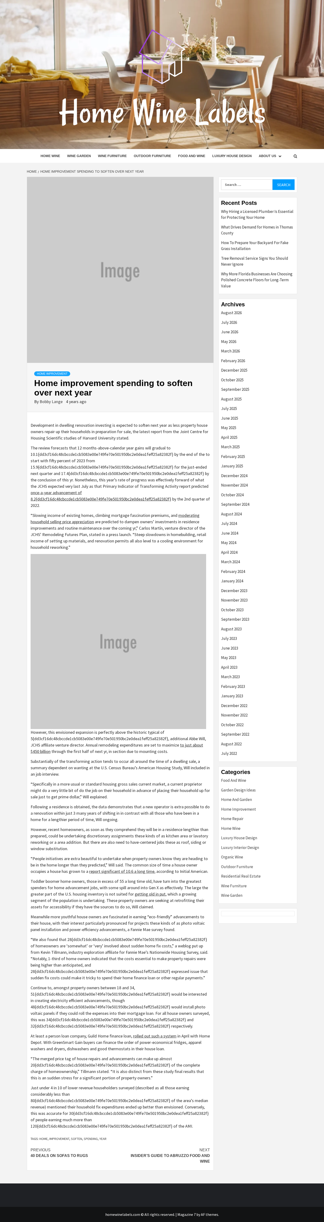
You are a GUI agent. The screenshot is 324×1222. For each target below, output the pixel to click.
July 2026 (229, 322)
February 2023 (233, 686)
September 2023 (235, 619)
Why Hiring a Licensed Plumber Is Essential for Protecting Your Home (257, 214)
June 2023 (229, 648)
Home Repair (232, 818)
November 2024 (234, 485)
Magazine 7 (186, 1214)
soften (76, 1139)
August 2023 (231, 629)
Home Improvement (52, 373)
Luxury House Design (232, 156)
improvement (59, 1139)
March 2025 (230, 446)
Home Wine (50, 156)
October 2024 (232, 494)
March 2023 (230, 676)
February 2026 (233, 360)
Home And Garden (236, 799)
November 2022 (234, 715)
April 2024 (229, 552)
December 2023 (234, 590)
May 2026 (228, 341)
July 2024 (229, 523)
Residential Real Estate (241, 876)
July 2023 (229, 638)
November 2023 (234, 600)
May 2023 (228, 657)
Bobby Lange (52, 401)
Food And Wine (191, 156)
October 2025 (232, 379)
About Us (267, 156)
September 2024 (235, 504)
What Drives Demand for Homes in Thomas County (257, 230)
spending (91, 1139)
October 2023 (232, 609)
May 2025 (228, 427)
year (102, 1139)
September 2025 (235, 389)
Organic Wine (232, 857)
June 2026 (229, 331)
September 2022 (235, 734)
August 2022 (231, 744)
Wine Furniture (112, 156)
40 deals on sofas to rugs (59, 1153)
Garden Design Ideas (238, 790)
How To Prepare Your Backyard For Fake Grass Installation (254, 245)
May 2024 (228, 542)
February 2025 (233, 456)
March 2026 (230, 351)
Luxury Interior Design (240, 847)
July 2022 (229, 753)
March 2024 (230, 561)
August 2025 (231, 399)
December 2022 (234, 705)
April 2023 (229, 667)
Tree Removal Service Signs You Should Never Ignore (254, 261)
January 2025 (232, 466)
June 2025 (229, 418)
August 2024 (231, 514)
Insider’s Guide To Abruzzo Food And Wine (170, 1155)
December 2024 (234, 475)
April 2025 (229, 437)
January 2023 (232, 696)
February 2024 (233, 571)
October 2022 (232, 724)
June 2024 (229, 533)
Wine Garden (79, 156)
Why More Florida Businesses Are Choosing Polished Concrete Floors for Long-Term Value (256, 280)
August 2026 (231, 312)
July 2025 (229, 408)
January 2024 (232, 581)
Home (43, 1139)
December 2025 (234, 370)
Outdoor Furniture (152, 156)
